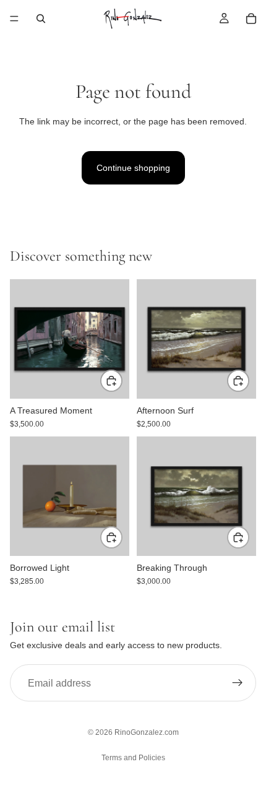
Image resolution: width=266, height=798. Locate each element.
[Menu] (14, 18)
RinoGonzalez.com (146, 732)
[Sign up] (238, 683)
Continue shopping (133, 168)
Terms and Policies (133, 757)
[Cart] (251, 18)
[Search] (40, 18)
